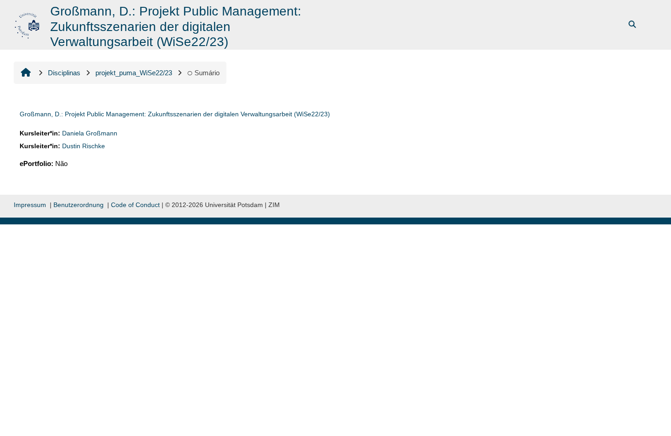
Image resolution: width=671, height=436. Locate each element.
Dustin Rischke (83, 146)
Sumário (207, 73)
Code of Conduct (135, 204)
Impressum (30, 204)
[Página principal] (28, 24)
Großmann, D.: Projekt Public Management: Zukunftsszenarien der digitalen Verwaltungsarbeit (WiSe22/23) (175, 114)
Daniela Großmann (89, 133)
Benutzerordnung (78, 204)
